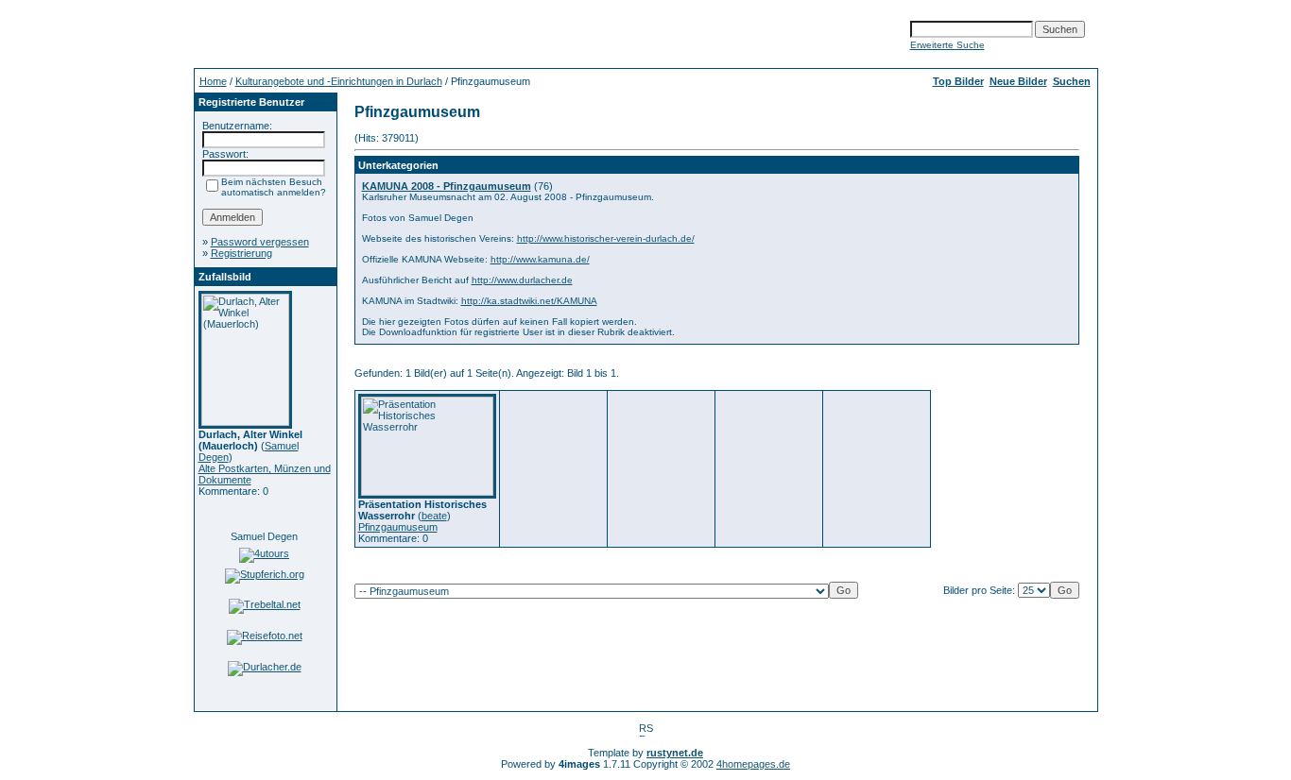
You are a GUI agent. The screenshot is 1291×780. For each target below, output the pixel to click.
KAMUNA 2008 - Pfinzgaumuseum (446, 186)
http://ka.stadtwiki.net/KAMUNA (529, 301)
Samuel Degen (264, 536)
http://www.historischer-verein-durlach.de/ (606, 238)
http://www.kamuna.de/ (540, 259)
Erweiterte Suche (947, 45)
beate (434, 515)
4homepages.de (753, 764)
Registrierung (241, 253)
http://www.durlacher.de (522, 280)
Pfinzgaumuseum (398, 527)
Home (213, 81)
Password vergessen (260, 241)
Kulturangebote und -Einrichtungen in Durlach (338, 81)
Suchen (1072, 81)
